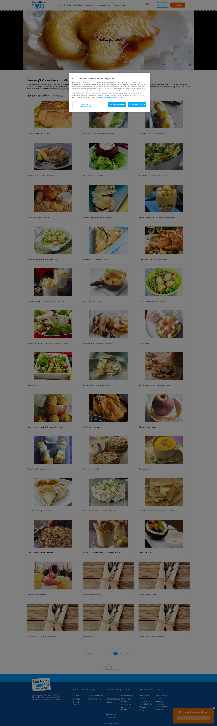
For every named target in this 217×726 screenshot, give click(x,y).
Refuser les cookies (117, 104)
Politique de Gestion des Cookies (111, 97)
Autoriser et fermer (137, 104)
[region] (109, 92)
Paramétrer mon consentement (86, 105)
